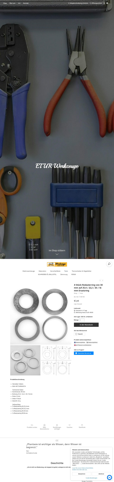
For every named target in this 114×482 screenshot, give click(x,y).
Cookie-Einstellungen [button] (91, 478)
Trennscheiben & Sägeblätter (81, 271)
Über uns (12, 3)
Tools (66, 271)
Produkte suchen (32, 427)
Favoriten (69, 427)
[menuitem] (100, 280)
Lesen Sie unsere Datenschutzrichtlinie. (82, 468)
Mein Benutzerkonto (44, 428)
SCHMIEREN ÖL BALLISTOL (47, 274)
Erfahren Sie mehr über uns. (79, 469)
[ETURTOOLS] (57, 264)
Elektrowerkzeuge (29, 271)
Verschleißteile (55, 271)
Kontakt (26, 3)
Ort (19, 3)
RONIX (73, 274)
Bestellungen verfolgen (57, 428)
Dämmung (63, 274)
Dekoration (42, 271)
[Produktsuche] (109, 263)
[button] (79, 334)
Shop (5, 3)
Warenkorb (82, 427)
